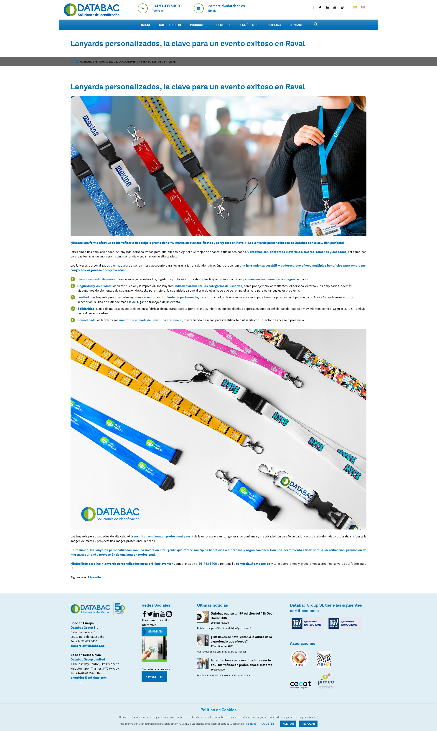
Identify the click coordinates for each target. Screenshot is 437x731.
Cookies (251, 723)
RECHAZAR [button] (308, 723)
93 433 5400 (208, 563)
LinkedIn (94, 577)
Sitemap (77, 682)
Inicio (145, 25)
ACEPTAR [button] (288, 723)
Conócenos (249, 25)
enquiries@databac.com (89, 677)
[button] (316, 24)
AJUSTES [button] (268, 723)
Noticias (274, 25)
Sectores (223, 25)
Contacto (297, 25)
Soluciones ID (170, 25)
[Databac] (91, 15)
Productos (198, 25)
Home (75, 61)
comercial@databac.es (253, 563)
